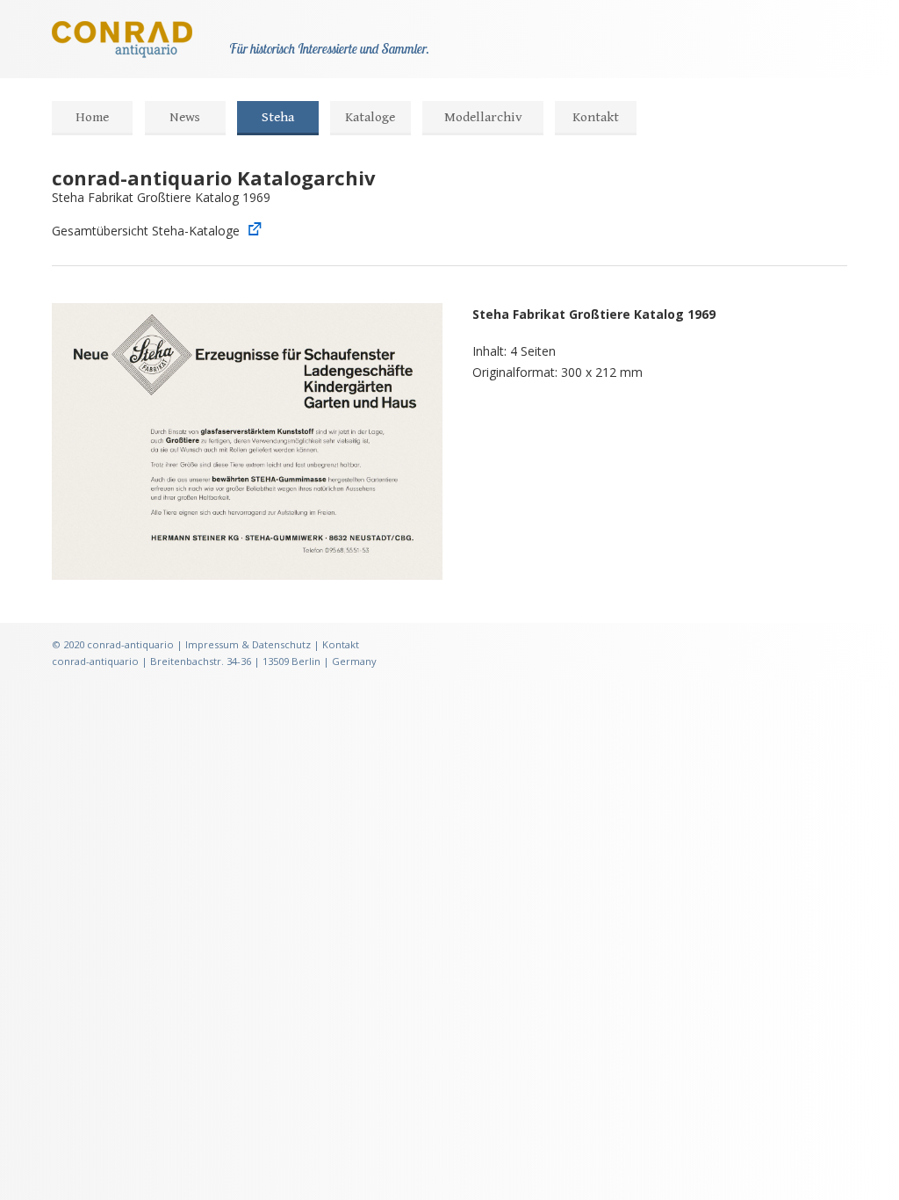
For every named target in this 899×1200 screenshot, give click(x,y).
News (184, 117)
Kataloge (370, 117)
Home (92, 117)
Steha (278, 117)
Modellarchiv (483, 117)
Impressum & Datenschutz (248, 644)
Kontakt (595, 117)
